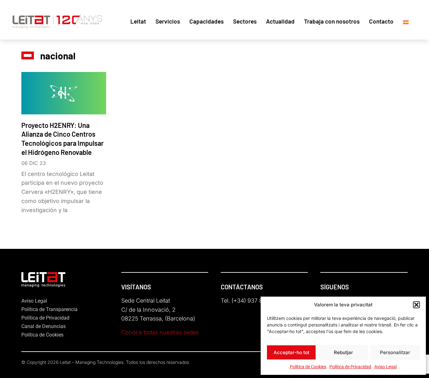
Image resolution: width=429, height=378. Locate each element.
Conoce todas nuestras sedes (160, 332)
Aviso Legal (385, 366)
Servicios (167, 21)
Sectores (245, 21)
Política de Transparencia (49, 309)
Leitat (138, 21)
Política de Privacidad (350, 366)
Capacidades (206, 21)
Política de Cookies (308, 366)
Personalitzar (395, 352)
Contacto (381, 21)
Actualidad (280, 21)
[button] (416, 305)
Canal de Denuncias (43, 326)
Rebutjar (343, 352)
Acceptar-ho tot (291, 352)
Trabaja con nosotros (332, 21)
